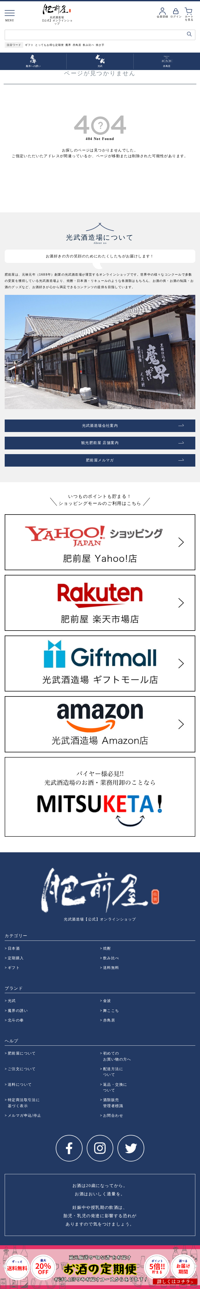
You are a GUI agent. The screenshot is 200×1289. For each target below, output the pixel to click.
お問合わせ (113, 1115)
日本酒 (14, 948)
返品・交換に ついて (115, 1087)
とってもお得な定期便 (49, 44)
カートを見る (189, 18)
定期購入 (16, 957)
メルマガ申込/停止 (24, 1115)
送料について (20, 1084)
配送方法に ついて (113, 1071)
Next (195, 1266)
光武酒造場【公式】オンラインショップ (100, 919)
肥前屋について (22, 1053)
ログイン (176, 16)
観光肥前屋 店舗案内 (100, 443)
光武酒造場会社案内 (100, 426)
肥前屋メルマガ (100, 460)
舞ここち (111, 1010)
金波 (107, 1000)
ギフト (29, 44)
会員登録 (162, 16)
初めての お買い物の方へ (117, 1056)
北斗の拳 (16, 1020)
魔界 (68, 44)
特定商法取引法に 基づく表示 (24, 1102)
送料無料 (111, 967)
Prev (4, 1266)
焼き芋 (100, 44)
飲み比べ (88, 44)
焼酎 (107, 948)
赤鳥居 (77, 44)
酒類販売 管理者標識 (113, 1102)
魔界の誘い (18, 1010)
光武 (12, 1000)
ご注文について (22, 1068)
